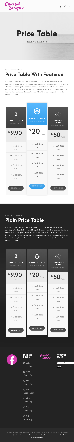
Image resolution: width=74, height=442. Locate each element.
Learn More (15, 188)
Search (59, 366)
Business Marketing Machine (40, 435)
